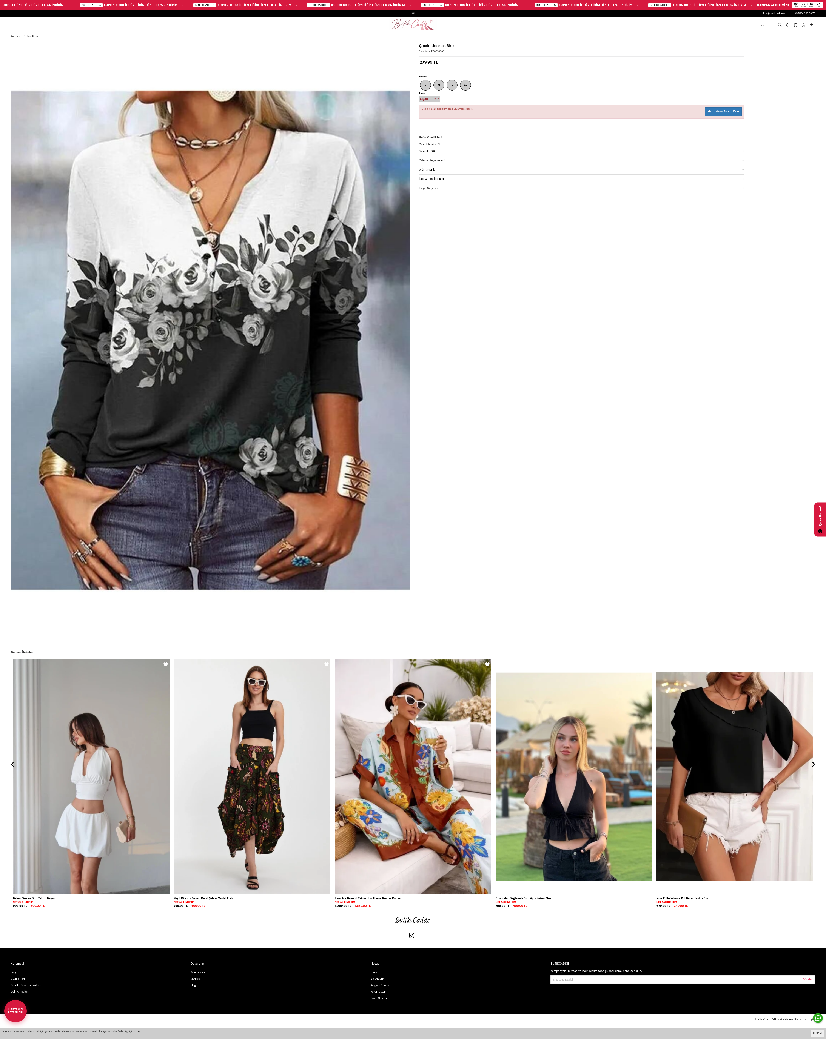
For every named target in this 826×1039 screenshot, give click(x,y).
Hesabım (376, 972)
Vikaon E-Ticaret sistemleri (779, 1019)
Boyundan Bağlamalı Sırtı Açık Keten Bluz (523, 898)
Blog (193, 985)
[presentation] (13, 765)
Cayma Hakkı (18, 979)
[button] (581, 151)
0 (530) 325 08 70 (805, 13)
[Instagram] (411, 936)
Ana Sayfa (16, 36)
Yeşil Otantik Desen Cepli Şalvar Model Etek (203, 898)
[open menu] (15, 25)
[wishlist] (166, 665)
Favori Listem (379, 991)
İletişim (15, 972)
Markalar (196, 979)
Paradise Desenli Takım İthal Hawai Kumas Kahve (368, 898)
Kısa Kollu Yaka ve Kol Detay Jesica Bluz (682, 898)
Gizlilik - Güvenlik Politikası (26, 985)
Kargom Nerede (380, 985)
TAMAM (817, 1033)
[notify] (787, 25)
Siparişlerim (378, 979)
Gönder (808, 979)
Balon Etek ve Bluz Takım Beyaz (34, 898)
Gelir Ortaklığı (19, 991)
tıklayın (138, 1031)
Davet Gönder (379, 998)
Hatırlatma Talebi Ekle (723, 111)
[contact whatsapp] (818, 1018)
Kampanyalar (198, 972)
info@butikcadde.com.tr (777, 13)
